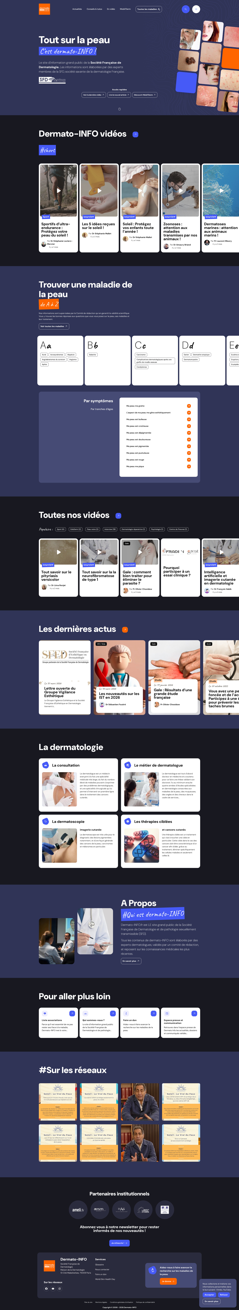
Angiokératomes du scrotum (53, 359)
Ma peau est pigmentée (158, 446)
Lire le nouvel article (119, 94)
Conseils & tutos (94, 9)
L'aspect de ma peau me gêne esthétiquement (158, 412)
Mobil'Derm (125, 9)
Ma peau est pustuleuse (158, 453)
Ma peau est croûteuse (158, 426)
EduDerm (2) (75, 529)
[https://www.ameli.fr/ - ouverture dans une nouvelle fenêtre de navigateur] (78, 1210)
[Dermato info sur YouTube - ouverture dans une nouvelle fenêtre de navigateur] (53, 1288)
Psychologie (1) (157, 529)
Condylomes (142, 367)
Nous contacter (102, 1269)
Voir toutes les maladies (54, 326)
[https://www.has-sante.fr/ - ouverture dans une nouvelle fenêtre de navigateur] (121, 1210)
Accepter (209, 1294)
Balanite (92, 355)
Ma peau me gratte (158, 406)
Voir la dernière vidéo (93, 94)
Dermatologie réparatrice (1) (133, 529)
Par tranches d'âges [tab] (102, 409)
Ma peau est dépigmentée (158, 432)
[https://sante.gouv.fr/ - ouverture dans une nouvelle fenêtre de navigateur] (164, 1210)
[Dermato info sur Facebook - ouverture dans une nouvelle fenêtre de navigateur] (46, 1288)
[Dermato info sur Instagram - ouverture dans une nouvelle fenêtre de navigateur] (59, 1288)
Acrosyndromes (56, 355)
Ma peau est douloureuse (158, 439)
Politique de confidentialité (145, 1302)
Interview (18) (110, 529)
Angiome (73, 359)
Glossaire (99, 1264)
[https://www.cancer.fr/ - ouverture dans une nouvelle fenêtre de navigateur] (143, 1210)
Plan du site (88, 1302)
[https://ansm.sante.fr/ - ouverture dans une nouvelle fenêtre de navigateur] (100, 1209)
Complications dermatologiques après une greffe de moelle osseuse (154, 360)
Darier (186, 355)
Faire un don (100, 1274)
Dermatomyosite (191, 359)
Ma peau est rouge (158, 459)
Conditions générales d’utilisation (121, 1302)
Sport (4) (60, 529)
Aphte (44, 364)
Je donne (168, 1281)
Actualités (77, 9)
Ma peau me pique (158, 466)
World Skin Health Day (105, 1279)
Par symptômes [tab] (98, 401)
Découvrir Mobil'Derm (145, 94)
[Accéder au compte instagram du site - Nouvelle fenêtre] (58, 1102)
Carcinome (141, 355)
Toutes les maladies (148, 9)
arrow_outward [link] (189, 406)
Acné (44, 355)
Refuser (224, 1294)
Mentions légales (101, 1302)
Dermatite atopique (201, 355)
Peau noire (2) (92, 529)
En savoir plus (211, 1301)
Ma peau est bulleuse (158, 419)
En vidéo (111, 9)
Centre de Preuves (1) (178, 529)
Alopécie (70, 355)
